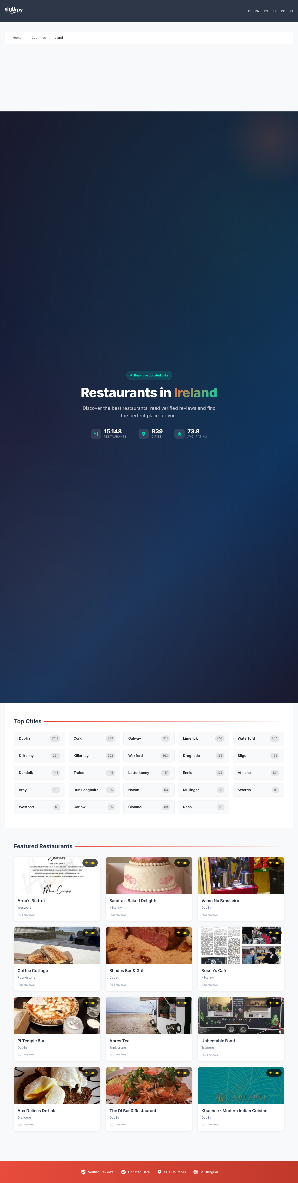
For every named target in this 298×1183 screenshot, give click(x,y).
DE (283, 11)
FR (274, 11)
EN (257, 11)
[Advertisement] (149, 78)
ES (266, 11)
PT (291, 11)
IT (249, 11)
